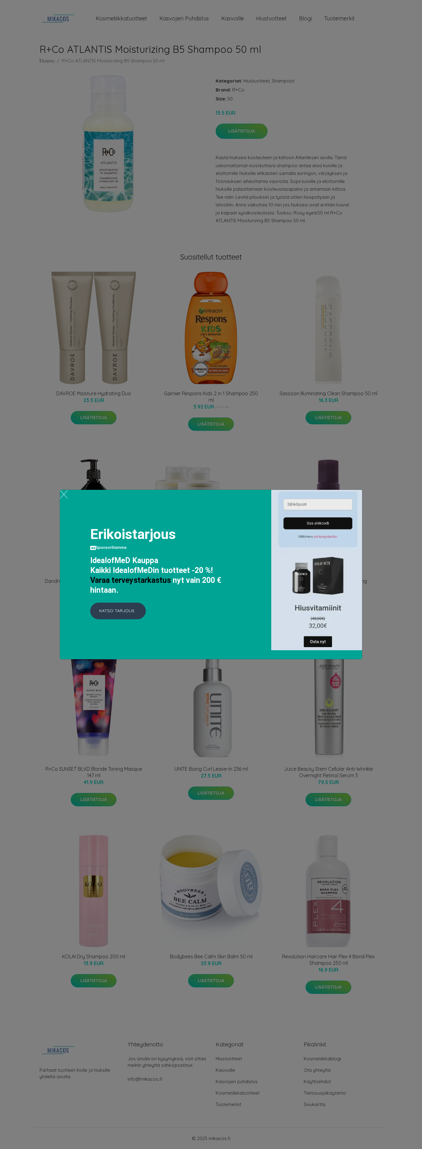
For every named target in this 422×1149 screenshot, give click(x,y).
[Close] (64, 494)
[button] (118, 611)
